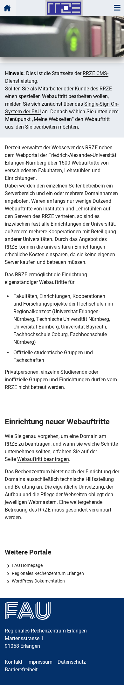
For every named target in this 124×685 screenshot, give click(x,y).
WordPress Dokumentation (38, 580)
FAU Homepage (27, 565)
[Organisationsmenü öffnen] (8, 8)
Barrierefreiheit (21, 670)
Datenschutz (72, 662)
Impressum (39, 662)
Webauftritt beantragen (43, 459)
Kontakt (13, 662)
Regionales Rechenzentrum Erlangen (48, 573)
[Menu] (117, 8)
